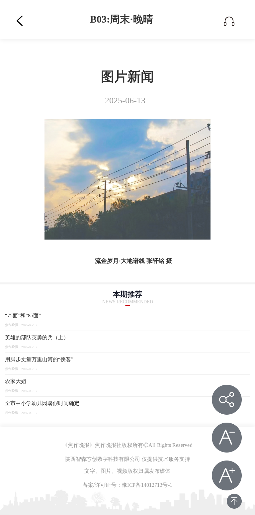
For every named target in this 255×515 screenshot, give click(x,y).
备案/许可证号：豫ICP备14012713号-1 (127, 485)
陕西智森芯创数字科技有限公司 (102, 459)
